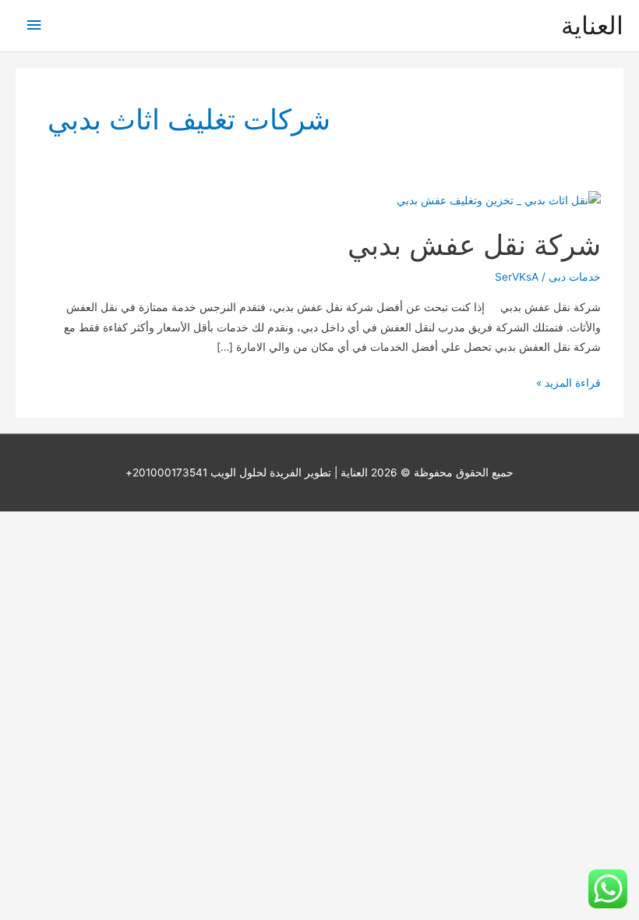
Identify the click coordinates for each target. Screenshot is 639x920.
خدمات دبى (575, 277)
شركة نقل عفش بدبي (474, 245)
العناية (592, 25)
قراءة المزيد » (568, 384)
